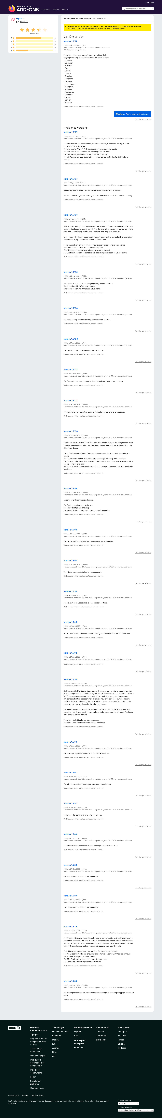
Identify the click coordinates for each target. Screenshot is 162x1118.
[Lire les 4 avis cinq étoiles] (34, 38)
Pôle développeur (38, 1056)
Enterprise (78, 1047)
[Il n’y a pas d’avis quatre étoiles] (34, 41)
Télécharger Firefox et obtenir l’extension (132, 114)
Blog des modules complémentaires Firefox (38, 1042)
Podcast (122, 1048)
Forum (33, 1077)
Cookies (25, 1095)
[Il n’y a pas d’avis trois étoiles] (34, 44)
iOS (53, 1044)
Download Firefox (60, 1031)
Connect (100, 1031)
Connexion (150, 2)
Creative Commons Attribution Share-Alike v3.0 (79, 1101)
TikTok (121, 1040)
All (53, 1056)
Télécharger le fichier (143, 119)
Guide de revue (37, 1088)
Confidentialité (13, 1095)
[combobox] (138, 8)
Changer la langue (124, 1100)
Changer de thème (125, 1107)
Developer (100, 1040)
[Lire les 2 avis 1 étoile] (34, 50)
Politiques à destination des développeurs (37, 1063)
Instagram (122, 1031)
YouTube (122, 1036)
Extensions (45, 9)
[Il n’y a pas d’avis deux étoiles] (34, 47)
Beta (76, 1036)
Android (56, 1048)
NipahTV (20, 19)
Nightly (77, 1031)
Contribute (101, 1036)
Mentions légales (38, 1095)
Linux (54, 1052)
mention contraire (18, 1101)
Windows (56, 1036)
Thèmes (56, 9)
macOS (55, 1040)
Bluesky (121, 1044)
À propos (34, 1034)
